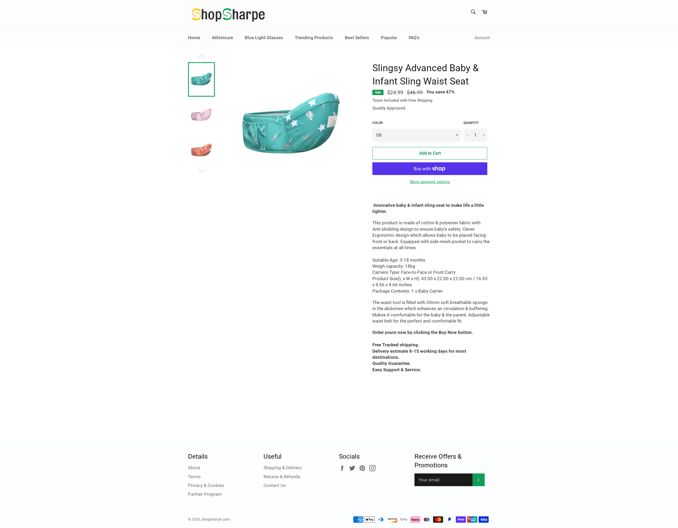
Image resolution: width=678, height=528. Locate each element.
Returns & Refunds (282, 476)
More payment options (430, 182)
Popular (389, 37)
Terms (194, 476)
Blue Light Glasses (264, 37)
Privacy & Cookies (206, 485)
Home (194, 37)
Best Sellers (357, 37)
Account (482, 37)
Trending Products (314, 37)
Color (377, 123)
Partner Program (205, 494)
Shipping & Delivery (283, 467)
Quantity (471, 123)
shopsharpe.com (216, 519)
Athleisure (222, 37)
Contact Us (275, 485)
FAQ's (414, 37)
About (194, 467)
